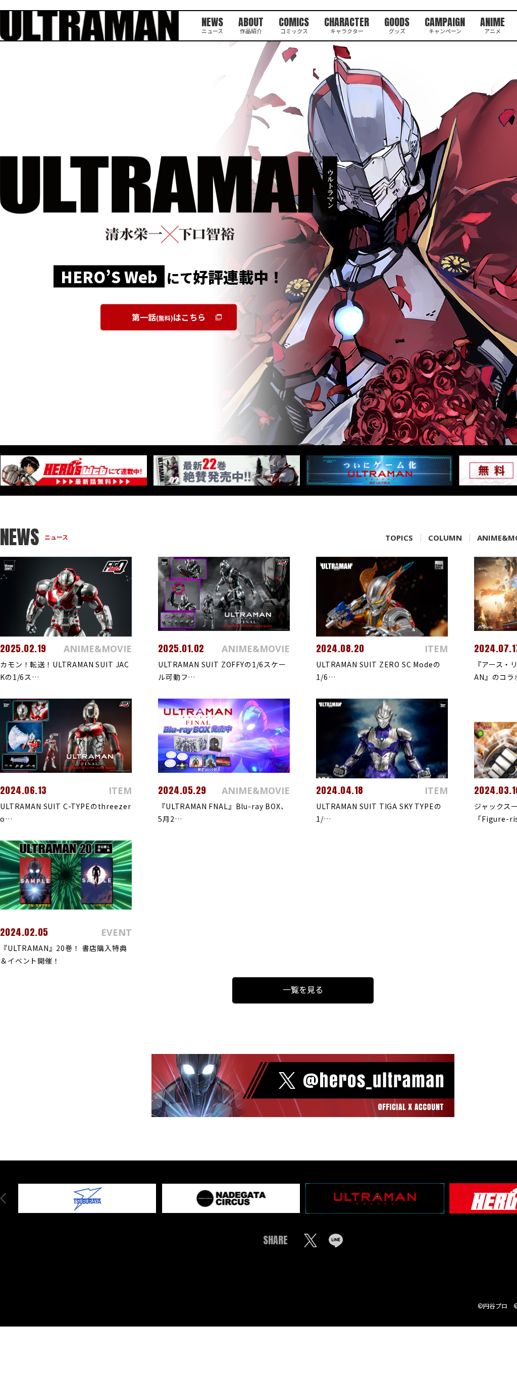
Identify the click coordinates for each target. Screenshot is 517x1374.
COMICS (294, 24)
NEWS (212, 24)
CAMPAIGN (445, 24)
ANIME (492, 24)
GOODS (396, 24)
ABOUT (251, 24)
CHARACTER (346, 24)
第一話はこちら (168, 316)
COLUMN (445, 538)
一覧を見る (303, 989)
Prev (3, 1198)
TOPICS (399, 538)
